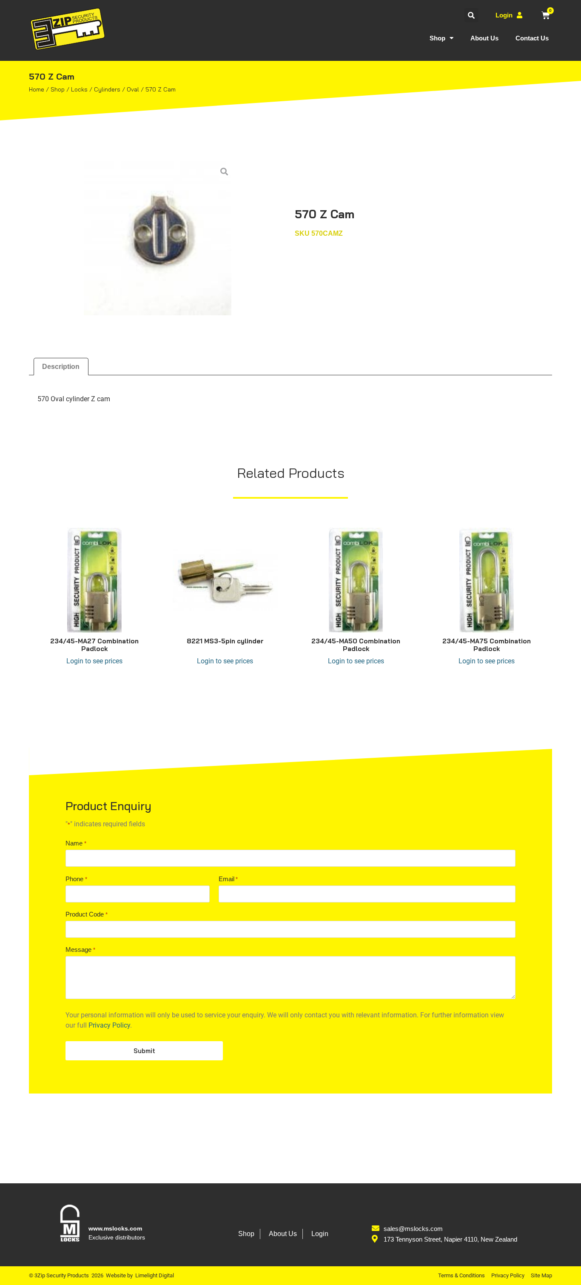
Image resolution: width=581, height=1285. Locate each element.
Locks (79, 89)
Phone (76, 879)
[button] (471, 15)
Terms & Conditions (461, 1275)
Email (228, 879)
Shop (437, 38)
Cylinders (107, 89)
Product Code (86, 914)
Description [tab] (61, 366)
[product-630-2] (157, 238)
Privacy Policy (109, 1025)
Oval (133, 89)
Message (80, 949)
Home (36, 89)
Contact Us (532, 38)
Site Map (541, 1275)
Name (76, 843)
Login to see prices (94, 661)
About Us (484, 38)
